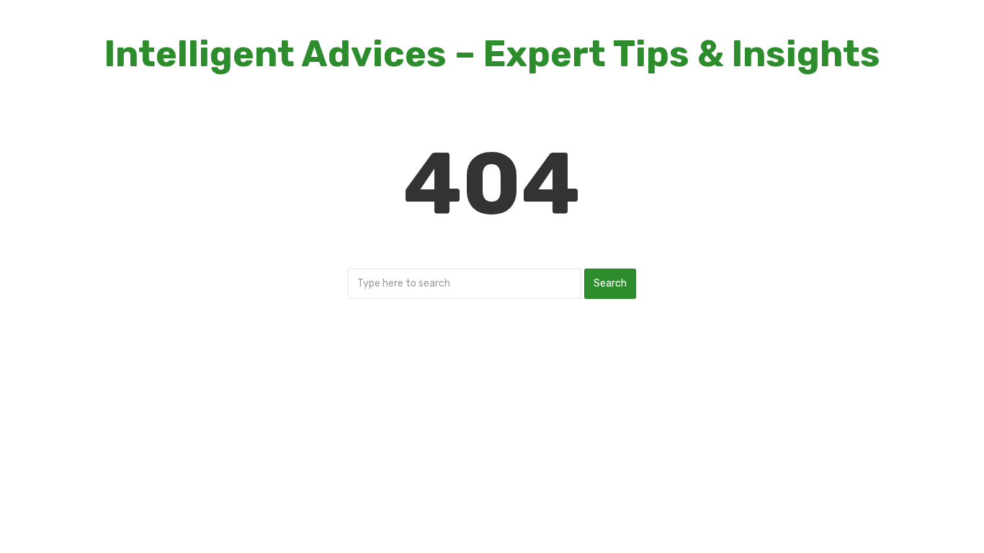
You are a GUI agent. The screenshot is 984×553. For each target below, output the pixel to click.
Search (610, 283)
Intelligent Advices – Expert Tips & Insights (492, 54)
